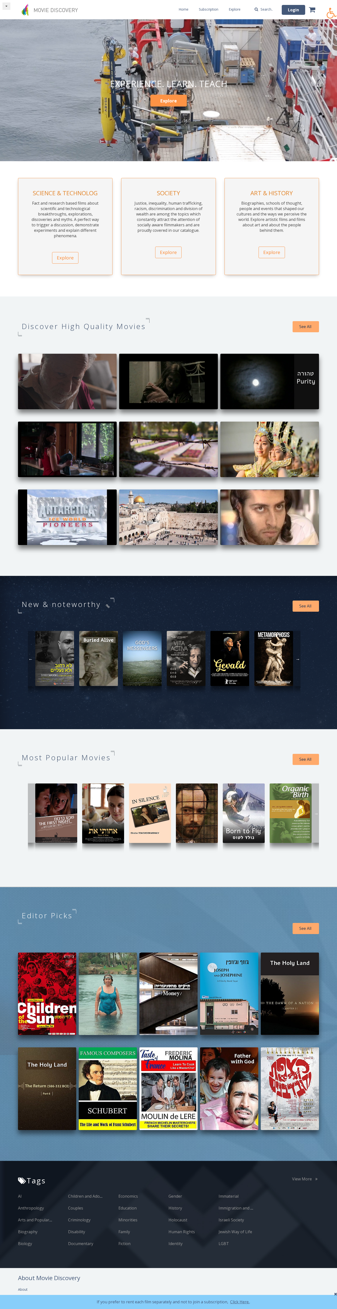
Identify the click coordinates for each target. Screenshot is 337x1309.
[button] (332, 10)
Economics (128, 1196)
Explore (235, 9)
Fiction (124, 1243)
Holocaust (177, 1220)
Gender (175, 1196)
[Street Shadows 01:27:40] (54, 658)
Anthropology (31, 1208)
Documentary (80, 1243)
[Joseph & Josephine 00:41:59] (229, 993)
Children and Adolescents (91, 1196)
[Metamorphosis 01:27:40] (273, 658)
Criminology (79, 1220)
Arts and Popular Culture (41, 1220)
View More (302, 1179)
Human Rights (181, 1231)
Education (127, 1208)
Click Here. (239, 1302)
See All (305, 326)
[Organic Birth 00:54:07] (291, 812)
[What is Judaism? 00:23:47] (168, 516)
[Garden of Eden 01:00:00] (108, 993)
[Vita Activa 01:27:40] (186, 658)
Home (183, 9)
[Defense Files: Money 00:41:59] (168, 993)
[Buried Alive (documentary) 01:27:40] (98, 658)
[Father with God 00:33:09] (229, 1088)
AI (20, 1196)
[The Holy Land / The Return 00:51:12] (47, 1088)
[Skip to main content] (6, 6)
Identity (175, 1243)
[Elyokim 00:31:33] (269, 516)
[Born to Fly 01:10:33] (244, 812)
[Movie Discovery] (51, 9)
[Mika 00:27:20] (168, 381)
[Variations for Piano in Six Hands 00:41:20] (197, 812)
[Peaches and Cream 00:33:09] (290, 1088)
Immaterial (229, 1196)
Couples (75, 1208)
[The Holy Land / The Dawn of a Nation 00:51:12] (290, 993)
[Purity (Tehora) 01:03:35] (269, 381)
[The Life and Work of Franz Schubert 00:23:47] (108, 1088)
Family (124, 1231)
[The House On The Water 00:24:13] (67, 449)
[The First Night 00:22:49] (56, 812)
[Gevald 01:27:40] (229, 658)
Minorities (127, 1220)
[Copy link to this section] (108, 606)
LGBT (224, 1243)
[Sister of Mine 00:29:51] (103, 813)
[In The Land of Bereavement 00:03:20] (168, 449)
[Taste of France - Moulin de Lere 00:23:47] (168, 1088)
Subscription (208, 9)
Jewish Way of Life (235, 1231)
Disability (76, 1231)
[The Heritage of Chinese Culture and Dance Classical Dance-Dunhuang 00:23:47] (269, 449)
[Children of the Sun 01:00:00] (47, 993)
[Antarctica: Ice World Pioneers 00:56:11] (67, 516)
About (23, 1289)
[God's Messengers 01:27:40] (142, 658)
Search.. (266, 9)
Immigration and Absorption (245, 1208)
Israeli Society (231, 1220)
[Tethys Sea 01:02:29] (67, 381)
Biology (25, 1243)
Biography (27, 1231)
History (175, 1208)
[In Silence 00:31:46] (150, 812)
